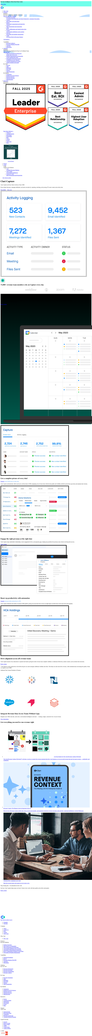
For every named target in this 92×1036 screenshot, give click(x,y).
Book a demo (4, 304)
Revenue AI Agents (23, 18)
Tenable (2, 601)
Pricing (5, 163)
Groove (14, 26)
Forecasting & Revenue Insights (13, 59)
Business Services (10, 77)
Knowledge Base (7, 1013)
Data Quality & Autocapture (9, 946)
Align (16, 28)
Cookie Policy (6, 1027)
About (4, 928)
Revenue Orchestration (8, 971)
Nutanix (2, 481)
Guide (14, 36)
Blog (7, 137)
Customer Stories (10, 133)
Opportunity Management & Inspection (12, 950)
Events (7, 140)
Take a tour (9, 189)
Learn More (3, 4)
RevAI (5, 958)
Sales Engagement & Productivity (14, 54)
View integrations (5, 719)
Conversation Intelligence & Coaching (12, 948)
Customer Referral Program (9, 1017)
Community (6, 1014)
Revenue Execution (7, 970)
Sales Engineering (10, 71)
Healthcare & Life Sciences (12, 75)
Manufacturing (9, 79)
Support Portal (6, 1011)
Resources (5, 80)
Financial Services (10, 78)
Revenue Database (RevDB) (12, 44)
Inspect (15, 23)
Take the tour (6, 52)
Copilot (15, 31)
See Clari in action (7, 177)
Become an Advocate (8, 1015)
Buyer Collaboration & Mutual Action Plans (13, 951)
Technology (9, 74)
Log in (10, 919)
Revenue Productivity (8, 968)
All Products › (6, 39)
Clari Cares (8, 141)
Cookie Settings (7, 1028)
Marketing (8, 67)
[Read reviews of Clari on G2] (4, 1034)
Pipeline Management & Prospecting (14, 57)
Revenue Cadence (7, 972)
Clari (12, 169)
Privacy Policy (6, 1024)
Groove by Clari (14, 174)
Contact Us (6, 929)
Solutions (5, 48)
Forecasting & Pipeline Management (11, 952)
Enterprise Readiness (8, 957)
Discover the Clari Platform (9, 16)
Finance (8, 70)
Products (5, 12)
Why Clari (5, 11)
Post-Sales (8, 69)
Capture (12, 21)
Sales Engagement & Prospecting (11, 947)
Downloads (9, 135)
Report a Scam (6, 1023)
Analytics (8, 45)
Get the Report (11, 161)
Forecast (14, 33)
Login (4, 165)
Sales (7, 66)
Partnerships (9, 136)
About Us (8, 132)
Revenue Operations (8, 977)
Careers (8, 139)
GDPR (5, 1025)
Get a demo (3, 189)
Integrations (9, 47)
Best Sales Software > (8, 131)
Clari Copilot (12, 172)
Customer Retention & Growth (13, 62)
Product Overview (7, 944)
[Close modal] (3, 280)
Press (7, 143)
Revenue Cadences (10, 43)
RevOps (8, 65)
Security (5, 1022)
